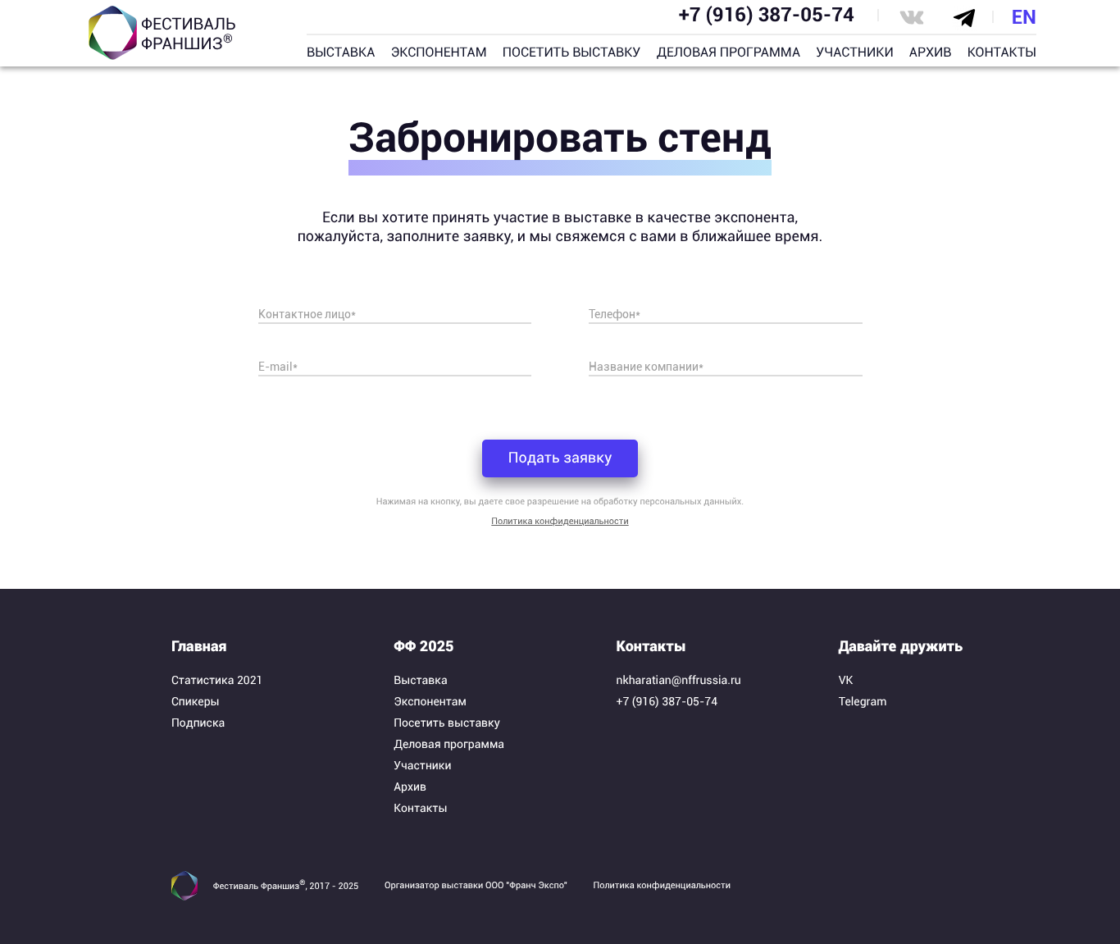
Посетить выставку (447, 723)
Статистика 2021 (216, 680)
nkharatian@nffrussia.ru (679, 680)
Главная (199, 646)
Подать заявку (560, 458)
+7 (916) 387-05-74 (766, 14)
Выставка (420, 680)
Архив (410, 787)
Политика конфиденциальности (559, 521)
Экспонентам (430, 702)
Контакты (420, 808)
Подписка (198, 723)
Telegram (863, 702)
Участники (422, 766)
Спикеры (195, 702)
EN (1024, 17)
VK (846, 680)
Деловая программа (449, 744)
